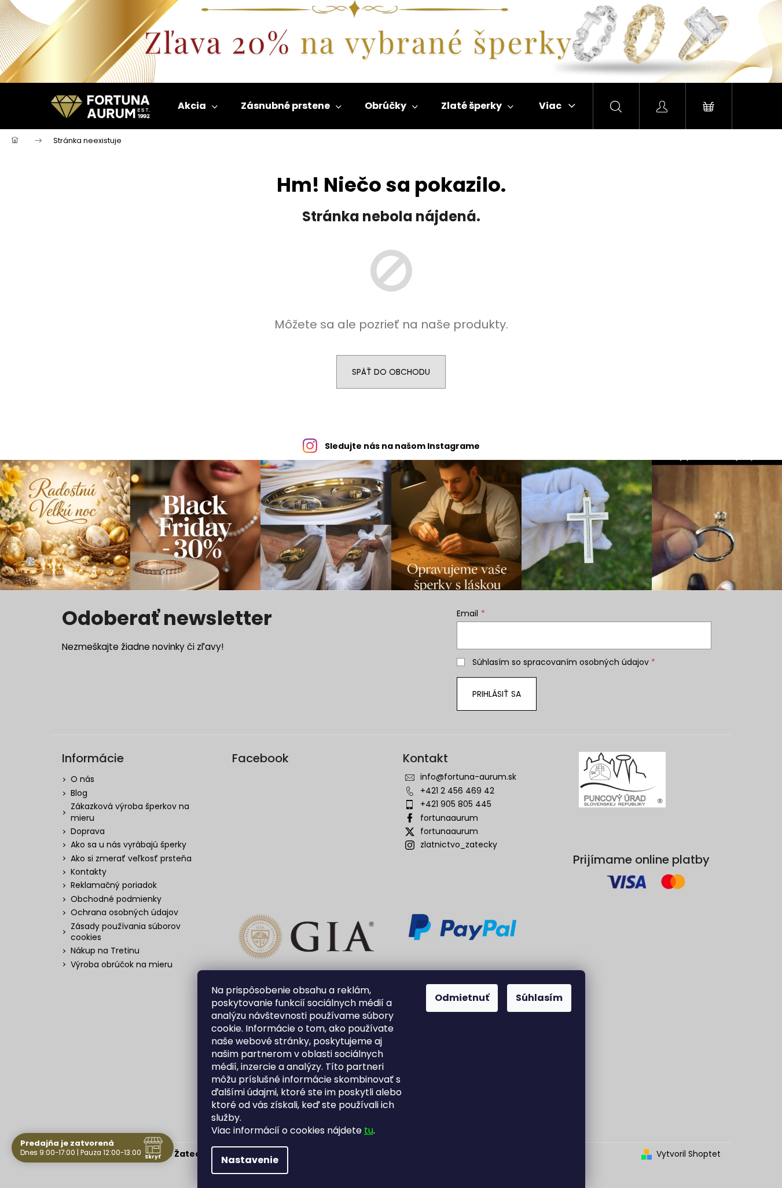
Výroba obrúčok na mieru (121, 964)
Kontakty (89, 872)
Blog (79, 793)
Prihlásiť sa (496, 694)
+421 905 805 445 (455, 804)
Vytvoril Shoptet (688, 1154)
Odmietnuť (462, 997)
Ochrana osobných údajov (124, 912)
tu (368, 1130)
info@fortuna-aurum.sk (468, 777)
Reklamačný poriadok (114, 885)
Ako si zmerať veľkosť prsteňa (131, 858)
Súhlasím (539, 997)
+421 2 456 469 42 (457, 790)
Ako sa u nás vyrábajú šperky (128, 844)
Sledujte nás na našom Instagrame (402, 446)
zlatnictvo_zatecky (458, 844)
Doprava (88, 831)
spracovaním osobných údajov (586, 662)
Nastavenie (249, 1160)
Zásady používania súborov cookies (126, 931)
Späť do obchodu (391, 372)
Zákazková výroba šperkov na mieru (130, 811)
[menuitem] (197, 106)
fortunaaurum (449, 818)
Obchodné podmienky (116, 899)
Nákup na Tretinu (105, 950)
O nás (82, 779)
